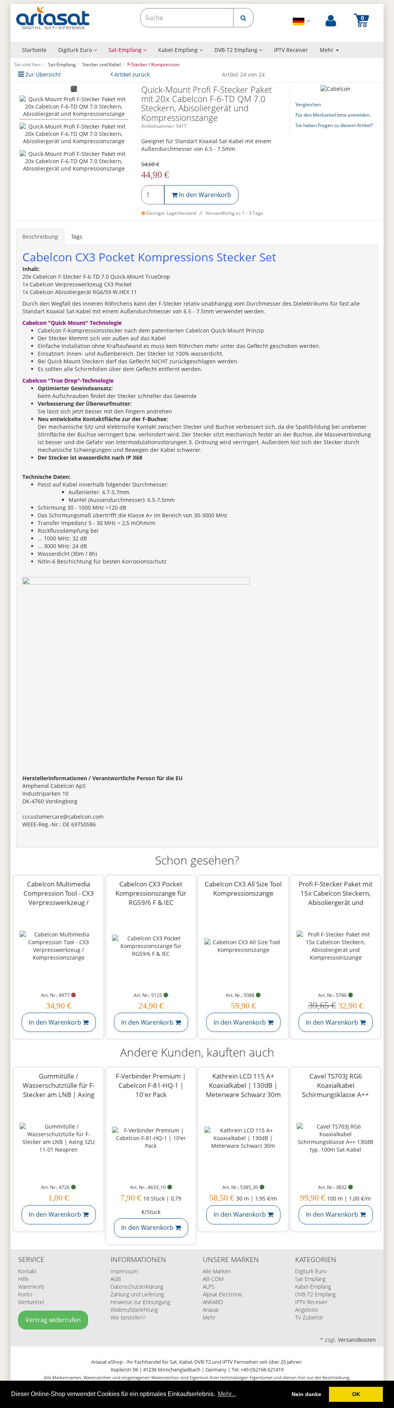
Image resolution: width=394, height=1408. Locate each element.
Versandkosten (357, 1339)
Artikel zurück (132, 74)
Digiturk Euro (75, 50)
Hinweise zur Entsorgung (140, 1302)
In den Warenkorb (204, 195)
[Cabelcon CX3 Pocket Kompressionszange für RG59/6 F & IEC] (151, 945)
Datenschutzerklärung (136, 1286)
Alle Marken (217, 1271)
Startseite (34, 50)
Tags (76, 236)
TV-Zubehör (309, 1317)
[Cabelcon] (336, 88)
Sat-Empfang (126, 50)
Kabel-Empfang (178, 50)
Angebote (306, 1309)
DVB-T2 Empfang (236, 50)
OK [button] (356, 1394)
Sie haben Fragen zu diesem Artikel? (334, 125)
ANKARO (213, 1302)
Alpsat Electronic (223, 1294)
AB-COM (213, 1279)
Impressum (124, 1271)
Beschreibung (40, 236)
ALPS (209, 1286)
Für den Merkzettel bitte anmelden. (333, 115)
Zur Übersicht (43, 74)
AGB (115, 1279)
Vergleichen (308, 104)
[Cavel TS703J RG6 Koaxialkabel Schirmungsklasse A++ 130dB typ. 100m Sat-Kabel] (335, 1138)
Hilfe (23, 1279)
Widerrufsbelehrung (134, 1309)
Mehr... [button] (227, 1394)
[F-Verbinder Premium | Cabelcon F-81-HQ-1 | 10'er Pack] (151, 1138)
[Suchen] (243, 17)
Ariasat (211, 1309)
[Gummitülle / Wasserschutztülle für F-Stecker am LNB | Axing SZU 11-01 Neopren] (58, 1138)
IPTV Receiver (291, 50)
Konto (25, 1294)
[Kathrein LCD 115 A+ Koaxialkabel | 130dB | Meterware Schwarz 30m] (243, 1138)
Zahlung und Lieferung (137, 1294)
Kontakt (27, 1271)
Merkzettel (31, 1302)
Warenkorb (31, 1286)
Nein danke (306, 1394)
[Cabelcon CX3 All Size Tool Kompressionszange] (243, 945)
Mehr (209, 1317)
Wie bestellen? (127, 1317)
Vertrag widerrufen (53, 1320)
